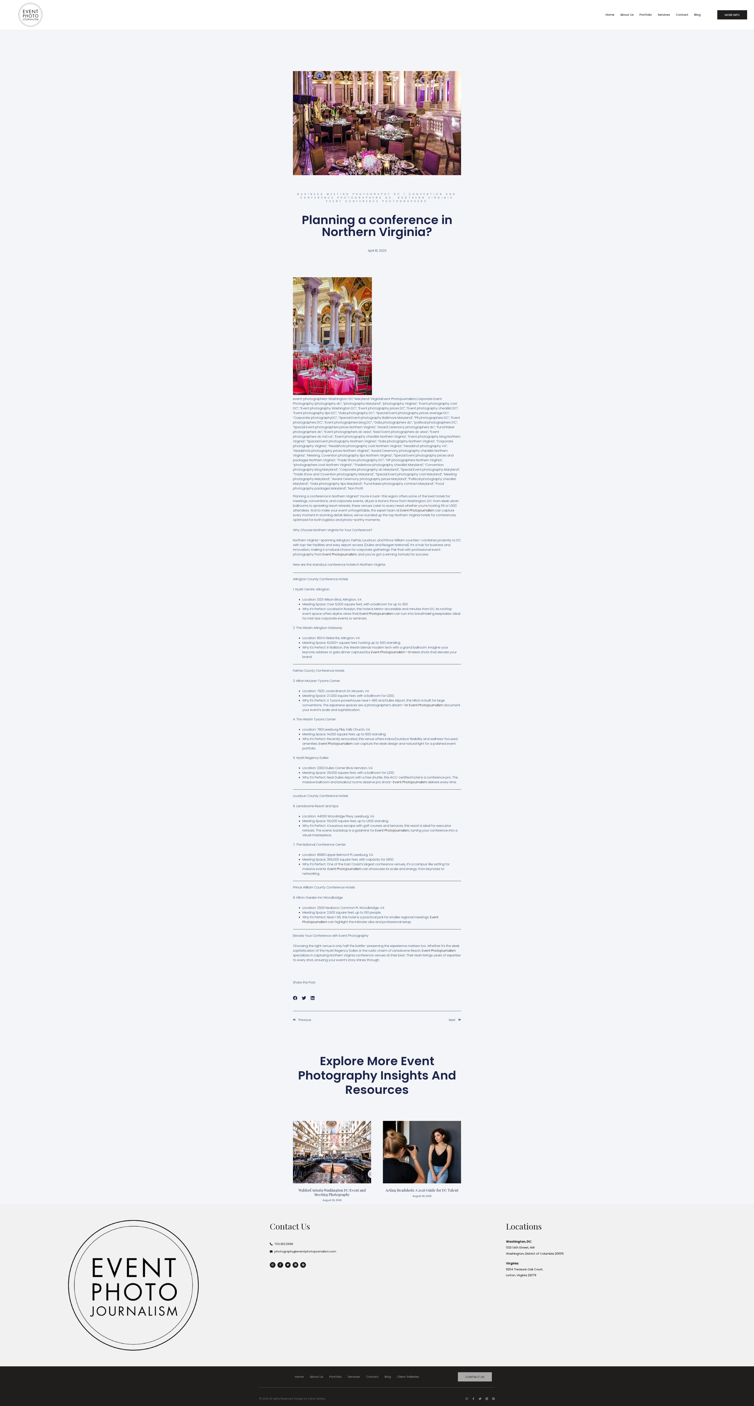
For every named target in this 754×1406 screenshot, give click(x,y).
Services (664, 15)
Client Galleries (408, 1377)
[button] (295, 998)
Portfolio (646, 15)
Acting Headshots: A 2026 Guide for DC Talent (421, 1190)
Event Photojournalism (417, 510)
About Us (627, 15)
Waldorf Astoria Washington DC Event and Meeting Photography (332, 1192)
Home (610, 15)
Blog (697, 15)
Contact (682, 15)
